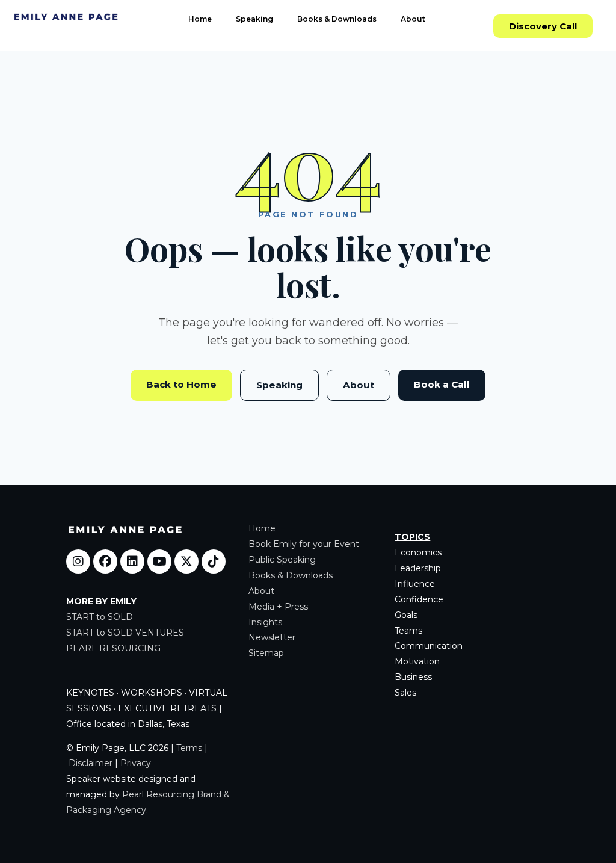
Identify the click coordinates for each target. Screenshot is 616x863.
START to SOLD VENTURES (125, 632)
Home (200, 18)
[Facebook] (105, 561)
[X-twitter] (186, 561)
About (413, 18)
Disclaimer (90, 763)
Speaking (254, 18)
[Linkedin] (132, 561)
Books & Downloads (337, 18)
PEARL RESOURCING (113, 648)
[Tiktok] (214, 561)
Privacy (135, 763)
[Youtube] (159, 561)
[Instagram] (78, 561)
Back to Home (181, 384)
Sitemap (266, 653)
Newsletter (271, 637)
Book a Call (442, 384)
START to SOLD (99, 616)
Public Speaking (282, 559)
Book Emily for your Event (303, 544)
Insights (265, 622)
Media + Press (278, 606)
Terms (189, 748)
